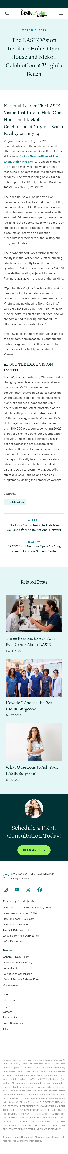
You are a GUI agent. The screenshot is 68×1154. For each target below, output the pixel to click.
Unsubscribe (10, 985)
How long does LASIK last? (18, 919)
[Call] (7, 13)
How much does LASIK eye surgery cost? (27, 908)
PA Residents (10, 968)
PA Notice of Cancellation (17, 974)
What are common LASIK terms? (21, 936)
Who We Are (10, 1001)
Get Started (32, 850)
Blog (5, 1029)
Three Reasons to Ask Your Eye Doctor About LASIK (30, 641)
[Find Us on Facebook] (39, 889)
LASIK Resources (13, 941)
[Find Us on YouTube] (17, 889)
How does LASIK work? (16, 924)
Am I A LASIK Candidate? (17, 930)
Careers (7, 1012)
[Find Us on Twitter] (28, 889)
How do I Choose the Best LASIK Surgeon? (30, 706)
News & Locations (15, 502)
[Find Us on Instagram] (5, 889)
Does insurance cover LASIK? (20, 913)
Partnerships (10, 1017)
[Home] (34, 13)
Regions (7, 1006)
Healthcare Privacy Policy (17, 963)
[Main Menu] (61, 13)
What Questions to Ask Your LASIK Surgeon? (32, 770)
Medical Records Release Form (21, 979)
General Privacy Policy (16, 957)
